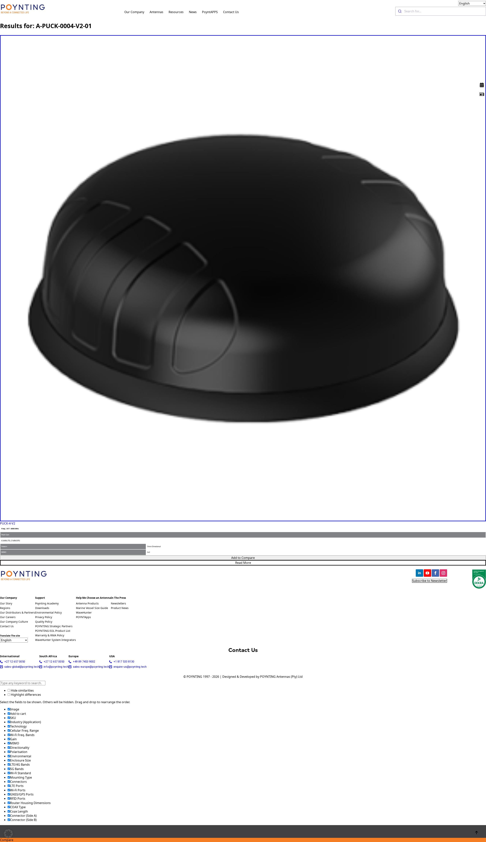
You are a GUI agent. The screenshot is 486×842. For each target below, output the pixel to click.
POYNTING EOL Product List (52, 631)
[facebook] (435, 573)
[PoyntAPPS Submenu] (220, 11)
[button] (8, 833)
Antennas (156, 12)
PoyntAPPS (210, 12)
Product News (120, 608)
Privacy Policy (43, 617)
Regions (5, 608)
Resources (176, 12)
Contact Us (231, 12)
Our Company (134, 12)
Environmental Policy (48, 612)
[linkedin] (419, 573)
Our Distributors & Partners (17, 612)
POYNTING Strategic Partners (54, 626)
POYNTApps (83, 617)
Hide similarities (22, 690)
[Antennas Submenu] (165, 11)
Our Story (6, 603)
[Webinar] (482, 85)
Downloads (42, 608)
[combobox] (440, 11)
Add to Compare (243, 558)
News (193, 12)
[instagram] (443, 573)
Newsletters (118, 603)
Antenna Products (87, 603)
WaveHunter (84, 612)
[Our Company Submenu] (146, 11)
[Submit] (399, 11)
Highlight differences (25, 695)
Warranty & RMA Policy (49, 635)
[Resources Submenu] (186, 11)
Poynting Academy (47, 603)
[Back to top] (476, 832)
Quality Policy (43, 621)
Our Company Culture (14, 621)
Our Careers (8, 617)
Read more (243, 563)
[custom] (482, 94)
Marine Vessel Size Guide (92, 608)
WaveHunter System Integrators (55, 640)
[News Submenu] (199, 11)
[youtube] (427, 573)
